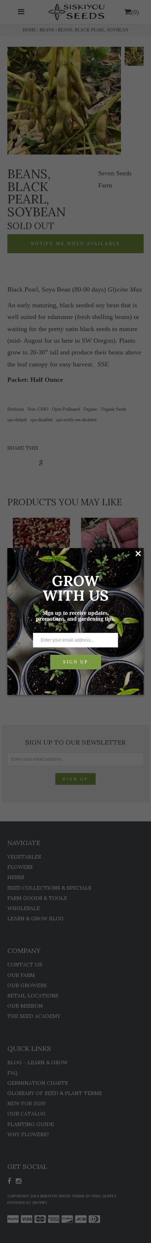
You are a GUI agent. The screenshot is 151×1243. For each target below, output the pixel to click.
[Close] (138, 553)
